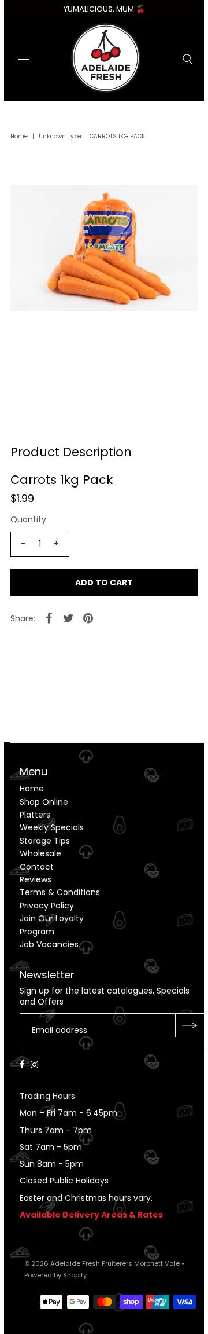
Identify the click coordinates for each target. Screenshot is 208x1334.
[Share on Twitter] (68, 617)
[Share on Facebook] (49, 617)
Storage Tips (45, 840)
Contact (37, 867)
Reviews (35, 879)
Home (19, 136)
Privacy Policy (47, 905)
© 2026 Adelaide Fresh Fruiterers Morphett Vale (102, 1263)
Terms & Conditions (60, 892)
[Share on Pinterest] (88, 617)
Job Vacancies (49, 944)
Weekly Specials (52, 827)
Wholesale (40, 853)
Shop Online (44, 802)
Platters (35, 814)
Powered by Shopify (55, 1275)
